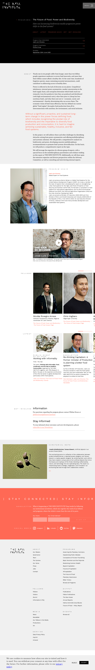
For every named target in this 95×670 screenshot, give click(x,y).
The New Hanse (68, 597)
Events (46, 380)
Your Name (36, 515)
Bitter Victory (67, 580)
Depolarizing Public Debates (71, 555)
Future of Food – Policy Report (72, 605)
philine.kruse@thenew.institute (44, 414)
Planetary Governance (69, 577)
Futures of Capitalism (69, 569)
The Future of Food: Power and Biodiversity (46, 323)
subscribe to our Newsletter (43, 427)
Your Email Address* (54, 515)
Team (34, 557)
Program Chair (55, 32)
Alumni (35, 597)
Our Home (36, 563)
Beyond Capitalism (68, 566)
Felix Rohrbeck (68, 379)
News (34, 614)
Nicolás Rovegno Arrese (44, 316)
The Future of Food (69, 574)
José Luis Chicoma (54, 173)
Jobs (34, 569)
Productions (36, 623)
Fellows (35, 591)
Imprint (35, 637)
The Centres (36, 560)
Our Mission (36, 552)
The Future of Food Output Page (44, 325)
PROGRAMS (25, 20)
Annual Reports (67, 600)
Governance (36, 555)
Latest (43, 32)
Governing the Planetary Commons (73, 552)
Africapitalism (67, 571)
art (65, 32)
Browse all (66, 614)
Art (50, 471)
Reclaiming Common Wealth (71, 563)
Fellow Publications (69, 594)
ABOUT (35, 32)
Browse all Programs (69, 582)
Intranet (35, 640)
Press (34, 566)
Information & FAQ (38, 600)
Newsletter (66, 382)
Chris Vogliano (70, 316)
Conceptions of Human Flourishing (73, 557)
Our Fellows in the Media (40, 620)
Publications (67, 591)
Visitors (35, 594)
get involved (75, 32)
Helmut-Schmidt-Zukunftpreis (72, 603)
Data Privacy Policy (39, 634)
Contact (35, 571)
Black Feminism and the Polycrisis (73, 560)
